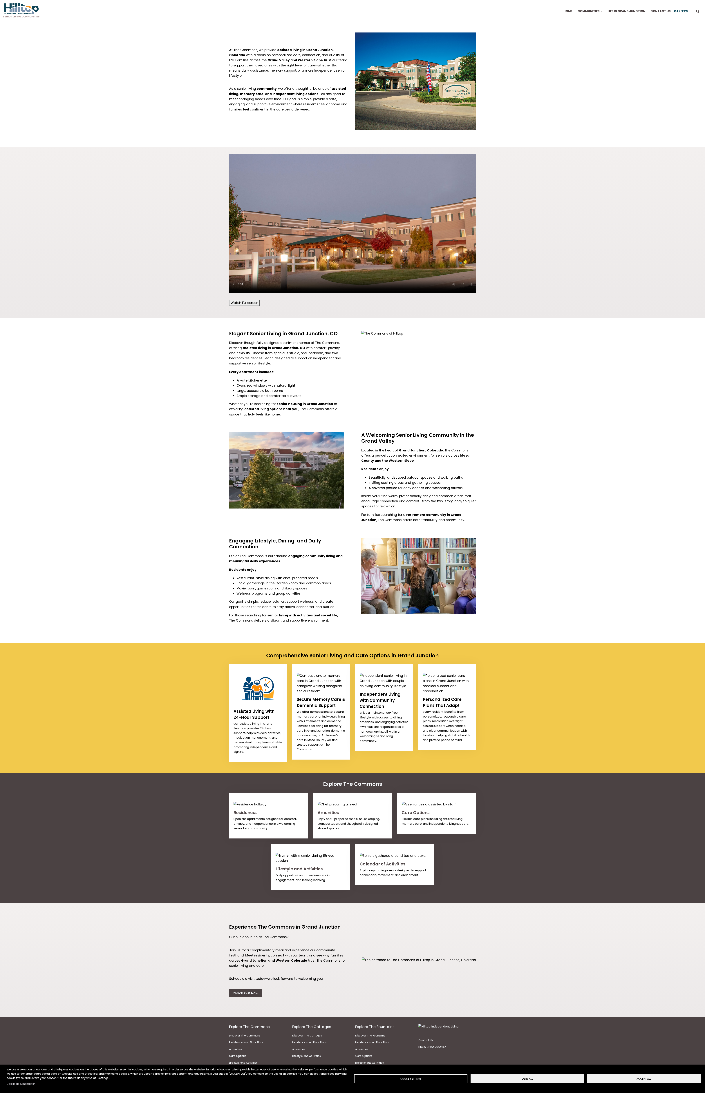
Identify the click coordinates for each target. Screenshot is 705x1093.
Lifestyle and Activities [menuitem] (306, 1056)
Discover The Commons (244, 1035)
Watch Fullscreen (244, 303)
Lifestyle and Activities (299, 869)
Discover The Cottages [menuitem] (307, 1035)
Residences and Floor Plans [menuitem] (309, 1042)
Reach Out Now (245, 993)
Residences (246, 813)
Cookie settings (411, 1079)
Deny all (527, 1079)
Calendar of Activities (382, 864)
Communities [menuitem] (588, 14)
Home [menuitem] (567, 11)
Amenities (328, 813)
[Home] (21, 10)
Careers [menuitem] (681, 11)
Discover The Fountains (370, 1035)
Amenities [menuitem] (298, 1049)
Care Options (416, 813)
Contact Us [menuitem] (660, 11)
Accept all (644, 1079)
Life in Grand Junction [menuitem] (626, 11)
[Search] (697, 11)
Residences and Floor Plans (246, 1042)
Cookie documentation (21, 1084)
